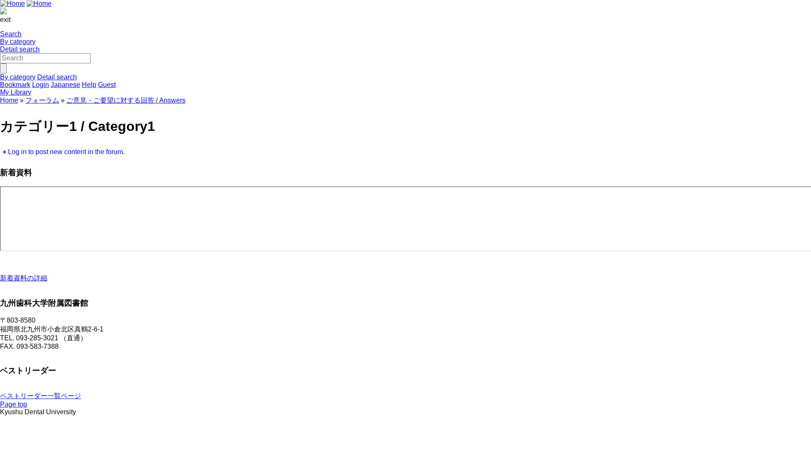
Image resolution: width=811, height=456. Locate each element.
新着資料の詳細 (23, 278)
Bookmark (15, 84)
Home (9, 100)
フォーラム (42, 100)
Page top (13, 404)
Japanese (65, 84)
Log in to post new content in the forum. (66, 151)
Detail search (20, 49)
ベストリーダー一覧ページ (40, 395)
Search (11, 34)
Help (89, 84)
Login (40, 84)
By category (17, 41)
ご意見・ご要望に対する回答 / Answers (125, 100)
